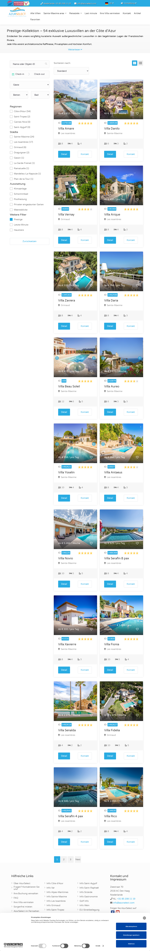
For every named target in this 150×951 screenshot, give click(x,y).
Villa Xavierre (67, 644)
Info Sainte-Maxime (57, 897)
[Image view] (134, 63)
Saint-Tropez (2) (22, 116)
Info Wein (84, 905)
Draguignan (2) (21, 152)
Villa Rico (110, 816)
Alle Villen (35, 13)
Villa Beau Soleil (69, 386)
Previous (57, 100)
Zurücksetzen (29, 241)
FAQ (16, 898)
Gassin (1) (19, 158)
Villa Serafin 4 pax (70, 816)
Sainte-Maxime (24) (24, 136)
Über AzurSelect (22, 883)
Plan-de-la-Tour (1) (23, 179)
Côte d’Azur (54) (22, 111)
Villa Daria (111, 300)
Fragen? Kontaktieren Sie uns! (26, 888)
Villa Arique (112, 214)
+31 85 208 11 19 (126, 898)
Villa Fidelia (112, 730)
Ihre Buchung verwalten (26, 893)
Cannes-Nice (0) (22, 122)
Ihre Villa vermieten (110, 13)
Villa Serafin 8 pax (116, 558)
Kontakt (127, 13)
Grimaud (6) (20, 147)
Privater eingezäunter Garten (29, 204)
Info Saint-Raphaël (89, 888)
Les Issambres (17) (23, 142)
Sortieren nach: (62, 63)
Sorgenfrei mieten (23, 907)
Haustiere (19, 230)
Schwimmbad (21, 194)
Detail (64, 154)
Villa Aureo (111, 386)
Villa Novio (65, 558)
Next (94, 100)
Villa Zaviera (66, 300)
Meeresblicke (20, 209)
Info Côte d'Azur (55, 883)
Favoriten (35, 19)
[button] (91, 113)
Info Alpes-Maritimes (57, 892)
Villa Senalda (67, 730)
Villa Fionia (111, 644)
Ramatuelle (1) (21, 168)
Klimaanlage (20, 188)
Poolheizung (20, 199)
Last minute (91, 13)
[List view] (140, 63)
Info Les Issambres (56, 901)
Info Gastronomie (89, 897)
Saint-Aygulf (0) (22, 127)
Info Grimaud (53, 905)
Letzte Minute (21, 224)
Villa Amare (66, 128)
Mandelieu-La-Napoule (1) (27, 173)
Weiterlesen (74, 49)
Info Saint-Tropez (55, 910)
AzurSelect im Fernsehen (26, 911)
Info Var (51, 888)
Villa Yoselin (66, 472)
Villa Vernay (66, 214)
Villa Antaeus (113, 472)
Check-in (19, 74)
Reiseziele (74, 13)
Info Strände (86, 892)
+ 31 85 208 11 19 (63, 3)
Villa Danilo (112, 128)
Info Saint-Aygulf (88, 883)
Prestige (18, 219)
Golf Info (84, 901)
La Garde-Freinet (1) (24, 163)
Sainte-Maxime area (54, 13)
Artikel (137, 13)
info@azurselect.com (87, 3)
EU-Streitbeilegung (89, 910)
